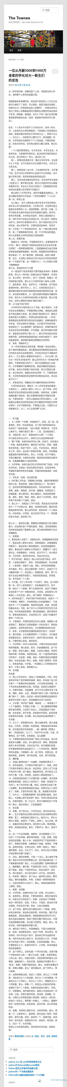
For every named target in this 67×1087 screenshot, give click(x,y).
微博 (19, 50)
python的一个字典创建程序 (21, 1071)
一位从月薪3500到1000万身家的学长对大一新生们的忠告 (27, 75)
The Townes (19, 17)
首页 (11, 50)
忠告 (48, 1036)
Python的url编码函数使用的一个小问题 (26, 1074)
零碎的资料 (19, 1036)
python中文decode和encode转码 (24, 1064)
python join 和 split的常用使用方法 (25, 1061)
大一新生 (35, 1036)
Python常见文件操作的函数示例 (23, 1068)
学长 (43, 1036)
